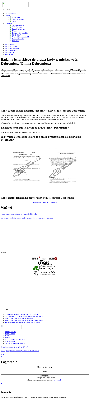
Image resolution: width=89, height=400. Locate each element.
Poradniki (15, 41)
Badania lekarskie (18, 39)
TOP (2, 354)
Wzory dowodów (18, 25)
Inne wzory (9, 54)
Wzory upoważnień (12, 48)
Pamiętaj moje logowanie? (46, 378)
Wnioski (8, 337)
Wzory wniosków (11, 46)
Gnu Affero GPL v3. (21, 347)
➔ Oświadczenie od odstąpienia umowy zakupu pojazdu (24, 316)
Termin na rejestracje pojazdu (15, 343)
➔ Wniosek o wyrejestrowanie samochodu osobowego (24, 320)
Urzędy (14, 31)
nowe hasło (58, 380)
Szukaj (14, 21)
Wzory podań (10, 52)
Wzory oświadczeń (11, 50)
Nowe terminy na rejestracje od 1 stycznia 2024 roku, (19, 214)
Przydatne (8, 23)
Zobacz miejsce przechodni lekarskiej (44, 202)
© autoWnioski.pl (7, 347)
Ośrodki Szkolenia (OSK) (21, 37)
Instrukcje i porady (18, 29)
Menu (7, 15)
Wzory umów (10, 44)
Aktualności (16, 17)
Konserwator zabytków (20, 33)
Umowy (8, 336)
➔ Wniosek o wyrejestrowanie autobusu (19, 318)
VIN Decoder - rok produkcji (15, 339)
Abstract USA (10, 341)
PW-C (3, 351)
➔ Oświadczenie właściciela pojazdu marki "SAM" (23, 322)
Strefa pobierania (18, 19)
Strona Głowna (10, 332)
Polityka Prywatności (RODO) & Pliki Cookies (22, 351)
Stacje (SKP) (16, 35)
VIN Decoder (17, 27)
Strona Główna (10, 13)
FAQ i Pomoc (10, 334)
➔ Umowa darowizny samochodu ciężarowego (21, 314)
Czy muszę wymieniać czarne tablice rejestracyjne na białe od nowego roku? (27, 218)
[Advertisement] (44, 92)
